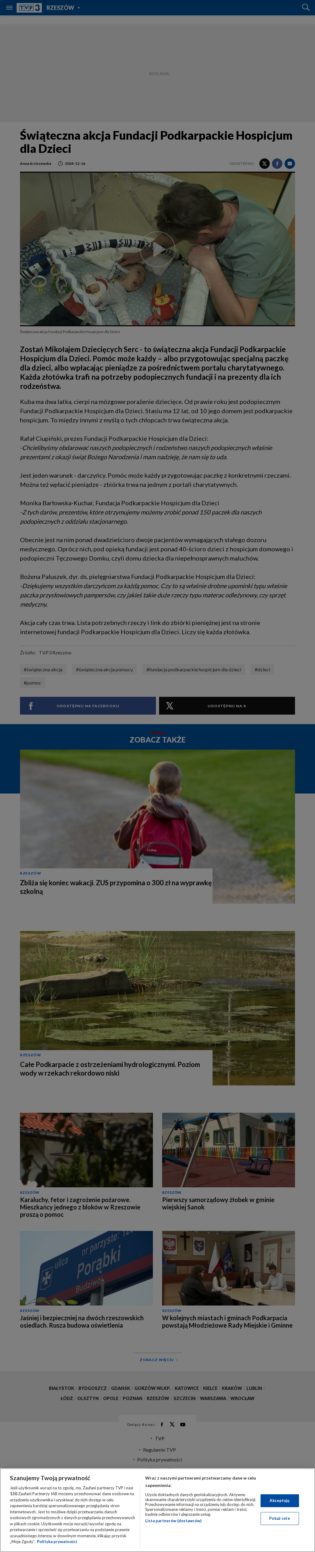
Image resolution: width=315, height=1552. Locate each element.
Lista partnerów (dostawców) (173, 1520)
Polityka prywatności (57, 1541)
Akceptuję (279, 1500)
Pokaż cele (279, 1518)
